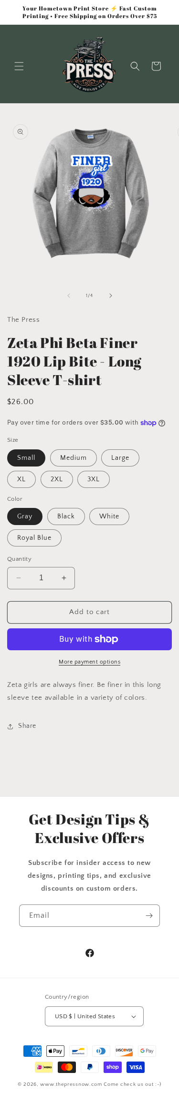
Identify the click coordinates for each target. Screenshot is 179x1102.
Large (120, 458)
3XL (93, 479)
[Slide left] (68, 295)
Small (26, 458)
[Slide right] (110, 295)
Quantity (19, 559)
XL (21, 479)
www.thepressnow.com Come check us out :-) (100, 1084)
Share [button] (27, 726)
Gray (24, 516)
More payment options (89, 662)
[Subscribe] (148, 915)
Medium (73, 458)
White (109, 516)
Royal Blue (34, 538)
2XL (57, 479)
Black (66, 516)
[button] (19, 66)
